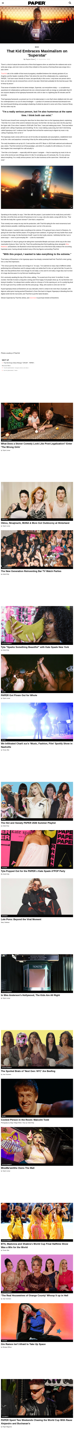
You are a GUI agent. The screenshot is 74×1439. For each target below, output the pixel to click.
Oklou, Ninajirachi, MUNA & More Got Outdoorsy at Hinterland (35, 523)
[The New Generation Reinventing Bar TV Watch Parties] (37, 548)
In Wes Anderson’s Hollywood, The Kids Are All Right (30, 995)
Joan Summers (7, 1074)
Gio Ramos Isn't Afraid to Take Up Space (23, 1344)
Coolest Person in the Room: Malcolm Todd (25, 1119)
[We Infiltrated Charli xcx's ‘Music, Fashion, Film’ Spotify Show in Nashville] (37, 721)
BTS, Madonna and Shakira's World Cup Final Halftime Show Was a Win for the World (34, 1246)
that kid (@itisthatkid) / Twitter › (11, 370)
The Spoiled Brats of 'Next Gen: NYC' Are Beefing (28, 1071)
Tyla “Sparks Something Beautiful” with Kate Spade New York (35, 647)
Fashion (4, 867)
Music (37, 47)
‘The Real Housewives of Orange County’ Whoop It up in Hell (34, 1295)
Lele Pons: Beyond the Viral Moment (21, 919)
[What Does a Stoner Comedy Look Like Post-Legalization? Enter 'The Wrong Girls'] (37, 421)
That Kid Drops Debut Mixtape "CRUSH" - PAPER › (19, 363)
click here (33, 298)
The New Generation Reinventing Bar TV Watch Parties (31, 571)
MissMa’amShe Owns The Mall (17, 1168)
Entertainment (7, 440)
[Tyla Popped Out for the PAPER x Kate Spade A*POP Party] (37, 848)
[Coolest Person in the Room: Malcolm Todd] (37, 1097)
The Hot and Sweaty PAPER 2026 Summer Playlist (28, 823)
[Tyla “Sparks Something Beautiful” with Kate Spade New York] (37, 624)
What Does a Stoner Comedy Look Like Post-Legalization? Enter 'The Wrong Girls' (36, 445)
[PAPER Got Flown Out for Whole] (37, 672)
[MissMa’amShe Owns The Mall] (37, 1145)
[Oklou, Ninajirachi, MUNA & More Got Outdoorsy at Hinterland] (37, 500)
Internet (5, 916)
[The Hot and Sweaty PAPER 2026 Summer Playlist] (37, 800)
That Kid (4, 73)
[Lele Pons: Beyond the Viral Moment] (37, 896)
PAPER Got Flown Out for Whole (19, 695)
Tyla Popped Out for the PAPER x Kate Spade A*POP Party (33, 871)
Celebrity (5, 1416)
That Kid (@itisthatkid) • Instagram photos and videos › (16, 367)
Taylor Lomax (6, 450)
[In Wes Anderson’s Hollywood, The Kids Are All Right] (37, 972)
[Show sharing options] (71, 207)
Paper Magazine (7, 1427)
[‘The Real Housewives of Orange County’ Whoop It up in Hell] (37, 1273)
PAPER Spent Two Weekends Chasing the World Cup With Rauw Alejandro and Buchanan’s (36, 1422)
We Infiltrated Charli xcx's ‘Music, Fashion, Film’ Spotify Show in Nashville (36, 745)
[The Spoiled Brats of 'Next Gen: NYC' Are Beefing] (37, 1048)
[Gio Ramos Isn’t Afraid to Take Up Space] (37, 1321)
